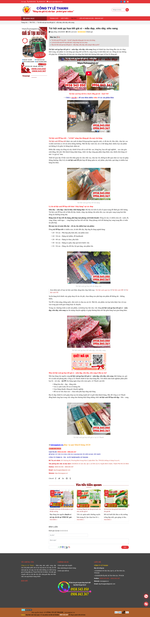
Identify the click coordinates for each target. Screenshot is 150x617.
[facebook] (121, 1)
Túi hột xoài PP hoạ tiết (57, 141)
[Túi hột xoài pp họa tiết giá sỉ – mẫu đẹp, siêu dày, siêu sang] (48, 9)
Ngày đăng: (53, 32)
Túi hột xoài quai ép (103, 290)
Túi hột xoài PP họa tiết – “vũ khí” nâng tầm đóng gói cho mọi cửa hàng (73, 40)
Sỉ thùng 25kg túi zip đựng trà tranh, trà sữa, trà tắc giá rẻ (89, 510)
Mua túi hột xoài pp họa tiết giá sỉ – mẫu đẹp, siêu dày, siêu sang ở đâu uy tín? (75, 45)
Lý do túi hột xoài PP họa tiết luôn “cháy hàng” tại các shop (69, 42)
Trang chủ (24, 22)
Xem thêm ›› (53, 519)
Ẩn (58, 37)
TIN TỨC (74, 18)
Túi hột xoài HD (117, 290)
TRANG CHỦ (54, 18)
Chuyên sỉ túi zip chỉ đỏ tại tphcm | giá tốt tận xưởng (61, 510)
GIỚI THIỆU (64, 18)
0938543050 (32, 1)
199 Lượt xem (72, 32)
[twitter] (125, 1)
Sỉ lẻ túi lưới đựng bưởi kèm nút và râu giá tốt (115, 510)
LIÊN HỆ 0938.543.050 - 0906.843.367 (91, 18)
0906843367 (42, 1)
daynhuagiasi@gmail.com (55, 1)
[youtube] (128, 1)
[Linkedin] (63, 478)
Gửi (125, 547)
